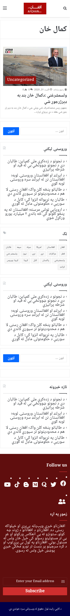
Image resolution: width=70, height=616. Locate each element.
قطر (63, 254)
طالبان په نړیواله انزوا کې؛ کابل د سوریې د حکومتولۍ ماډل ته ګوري (38, 201)
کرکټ (62, 267)
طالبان (8, 247)
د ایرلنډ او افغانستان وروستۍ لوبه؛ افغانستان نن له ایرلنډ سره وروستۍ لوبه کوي (37, 179)
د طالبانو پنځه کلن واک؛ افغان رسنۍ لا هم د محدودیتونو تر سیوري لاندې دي (35, 191)
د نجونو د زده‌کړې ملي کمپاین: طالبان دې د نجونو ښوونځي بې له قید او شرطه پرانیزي (36, 165)
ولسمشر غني (11, 254)
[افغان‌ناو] (35, 8)
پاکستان (45, 260)
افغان (62, 247)
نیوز (24, 254)
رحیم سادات (58, 90)
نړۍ (33, 254)
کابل (35, 260)
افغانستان (51, 247)
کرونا (26, 260)
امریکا (38, 247)
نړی (42, 254)
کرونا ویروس (12, 260)
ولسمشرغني (59, 260)
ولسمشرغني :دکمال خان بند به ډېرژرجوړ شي (42, 99)
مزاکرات (52, 254)
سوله (29, 247)
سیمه (19, 247)
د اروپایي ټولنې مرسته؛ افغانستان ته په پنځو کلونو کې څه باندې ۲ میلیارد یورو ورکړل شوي (34, 214)
